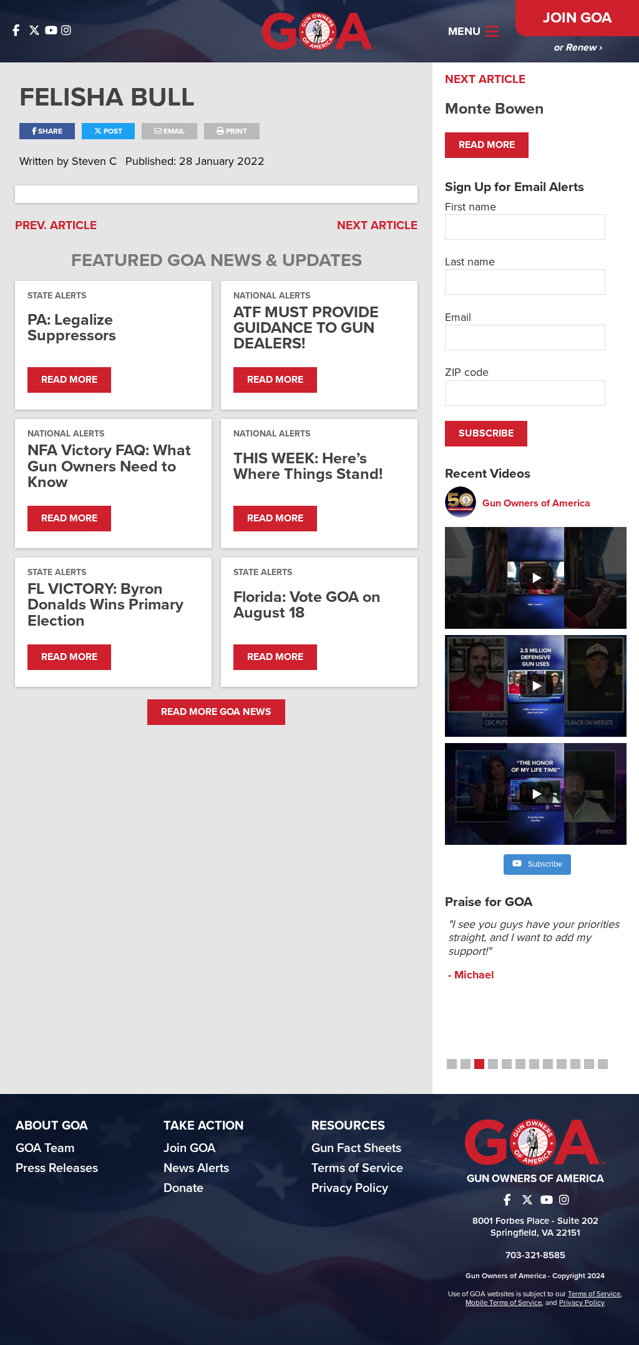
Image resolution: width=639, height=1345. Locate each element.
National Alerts (271, 295)
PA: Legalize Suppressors (71, 327)
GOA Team (45, 1148)
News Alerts (196, 1168)
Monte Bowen (494, 108)
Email (173, 131)
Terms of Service (357, 1168)
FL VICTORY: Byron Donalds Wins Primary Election (105, 605)
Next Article (377, 225)
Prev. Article (56, 225)
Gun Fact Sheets (356, 1148)
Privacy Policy (349, 1188)
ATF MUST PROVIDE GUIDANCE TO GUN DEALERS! (306, 328)
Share (49, 131)
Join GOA (577, 18)
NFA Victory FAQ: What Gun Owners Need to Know (109, 466)
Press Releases (57, 1168)
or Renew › (578, 47)
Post (112, 131)
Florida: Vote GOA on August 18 (307, 605)
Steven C (96, 161)
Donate (183, 1188)
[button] (452, 1064)
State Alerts (56, 295)
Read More (69, 379)
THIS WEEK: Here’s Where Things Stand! (308, 466)
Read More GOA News (216, 712)
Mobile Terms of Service (504, 1302)
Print (235, 131)
